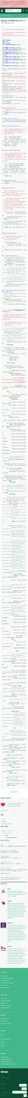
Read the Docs (4, 879)
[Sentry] (3, 893)
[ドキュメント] (5, 310)
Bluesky (2, 1041)
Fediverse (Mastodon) (5, 1039)
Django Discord (4, 1021)
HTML (13, 877)
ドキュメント (6, 15)
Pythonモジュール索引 (7, 823)
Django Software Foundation (7, 982)
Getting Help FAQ (4, 1018)
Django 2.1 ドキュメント (7, 830)
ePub (19, 877)
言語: (24, 1088)
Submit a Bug (4, 1003)
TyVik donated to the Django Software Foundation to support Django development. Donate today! (15, 805)
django (6, 835)
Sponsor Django (4, 1057)
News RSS (3, 1046)
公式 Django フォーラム (7, 862)
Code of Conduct (4, 985)
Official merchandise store (6, 1061)
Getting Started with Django (7, 978)
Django (2, 10)
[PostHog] (3, 950)
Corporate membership (6, 1059)
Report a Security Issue (6, 1005)
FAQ (2, 844)
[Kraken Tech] (3, 927)
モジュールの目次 (8, 850)
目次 (3, 819)
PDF (16, 877)
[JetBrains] (3, 905)
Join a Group (3, 998)
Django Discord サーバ (6, 856)
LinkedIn (3, 1043)
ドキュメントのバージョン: (20, 1092)
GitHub (2, 1034)
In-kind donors (5, 1078)
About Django (4, 975)
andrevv (4, 1088)
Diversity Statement (5, 987)
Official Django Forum (5, 1023)
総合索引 (4, 821)
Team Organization (5, 980)
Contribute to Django (5, 1000)
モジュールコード (8, 833)
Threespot (4, 1084)
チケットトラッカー (6, 868)
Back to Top (14, 792)
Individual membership (6, 1007)
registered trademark (14, 1093)
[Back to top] (25, 1095)
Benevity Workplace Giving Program (9, 1064)
